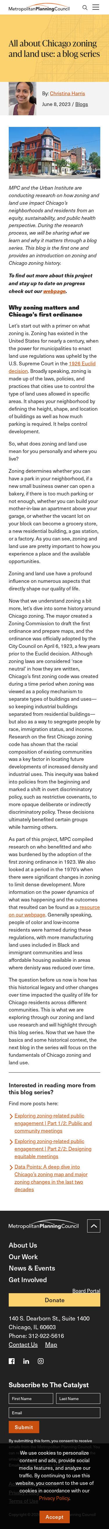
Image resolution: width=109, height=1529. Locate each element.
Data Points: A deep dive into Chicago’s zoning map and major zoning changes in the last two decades (51, 1178)
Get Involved (28, 1279)
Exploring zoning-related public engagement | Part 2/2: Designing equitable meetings (53, 1149)
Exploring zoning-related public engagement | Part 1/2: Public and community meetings (53, 1123)
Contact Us (23, 1344)
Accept (55, 1516)
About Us (23, 1244)
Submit (24, 1427)
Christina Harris (67, 93)
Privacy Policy (54, 1497)
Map (51, 1344)
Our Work (23, 1256)
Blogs (81, 103)
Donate (55, 1300)
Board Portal (86, 1290)
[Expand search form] (85, 8)
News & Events (32, 1267)
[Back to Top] (93, 1225)
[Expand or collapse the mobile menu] (95, 7)
